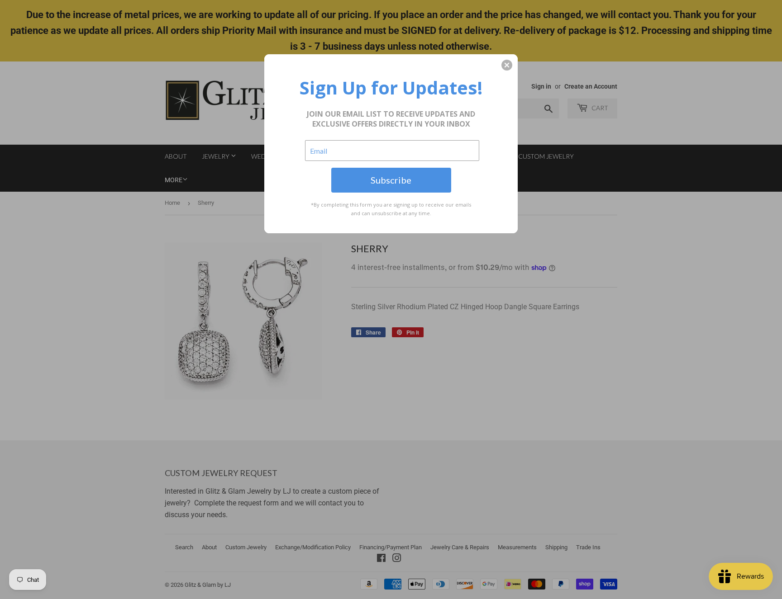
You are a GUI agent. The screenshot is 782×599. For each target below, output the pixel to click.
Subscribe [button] (391, 180)
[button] (506, 65)
